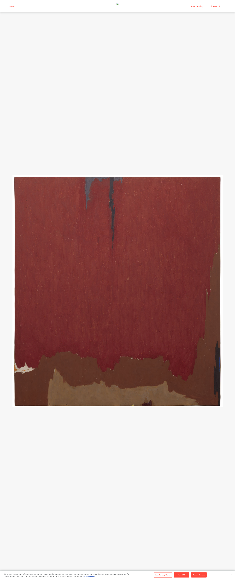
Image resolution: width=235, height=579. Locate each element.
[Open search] (225, 6)
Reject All (181, 575)
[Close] (231, 574)
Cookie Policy (89, 576)
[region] (117, 575)
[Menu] (6, 6)
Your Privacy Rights (162, 575)
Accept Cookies (199, 575)
